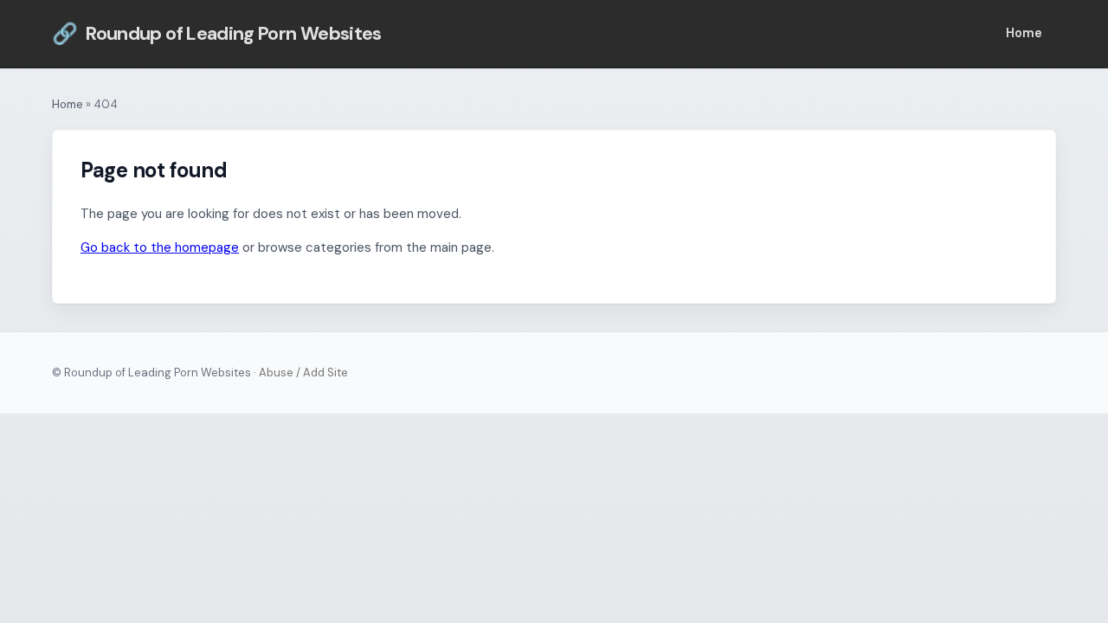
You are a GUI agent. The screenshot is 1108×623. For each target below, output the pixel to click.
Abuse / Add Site (303, 372)
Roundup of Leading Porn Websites (217, 33)
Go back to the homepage (160, 247)
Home (1024, 33)
